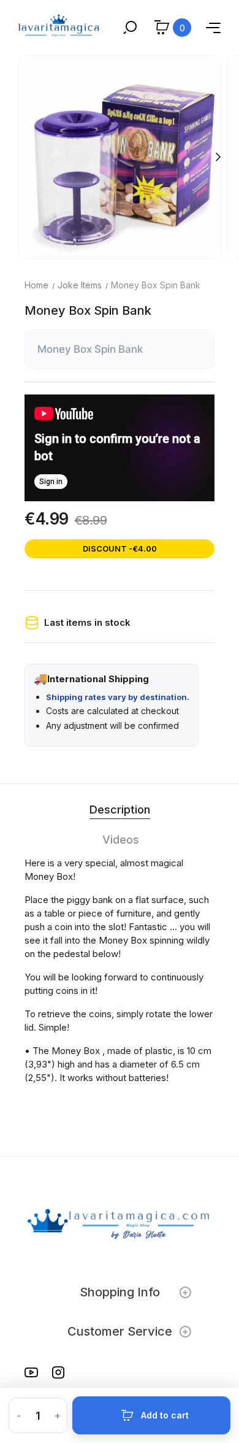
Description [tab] (119, 809)
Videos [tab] (120, 839)
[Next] (218, 157)
